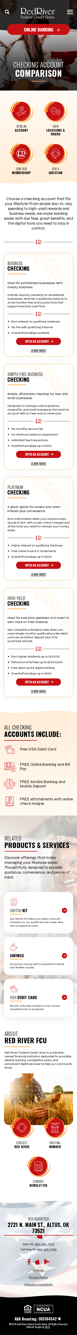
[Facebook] (28, 1262)
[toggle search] (7, 12)
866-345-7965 (47, 1249)
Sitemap (38, 1270)
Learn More (38, 351)
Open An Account (37, 341)
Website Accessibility (38, 1284)
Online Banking (38, 29)
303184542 (47, 1319)
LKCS (47, 1327)
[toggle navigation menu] (68, 11)
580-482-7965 (44, 1244)
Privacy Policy (38, 1277)
